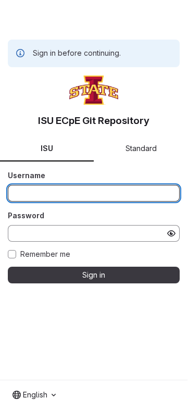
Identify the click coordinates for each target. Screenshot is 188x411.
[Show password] (171, 233)
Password (26, 215)
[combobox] (34, 395)
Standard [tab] (141, 148)
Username (26, 175)
